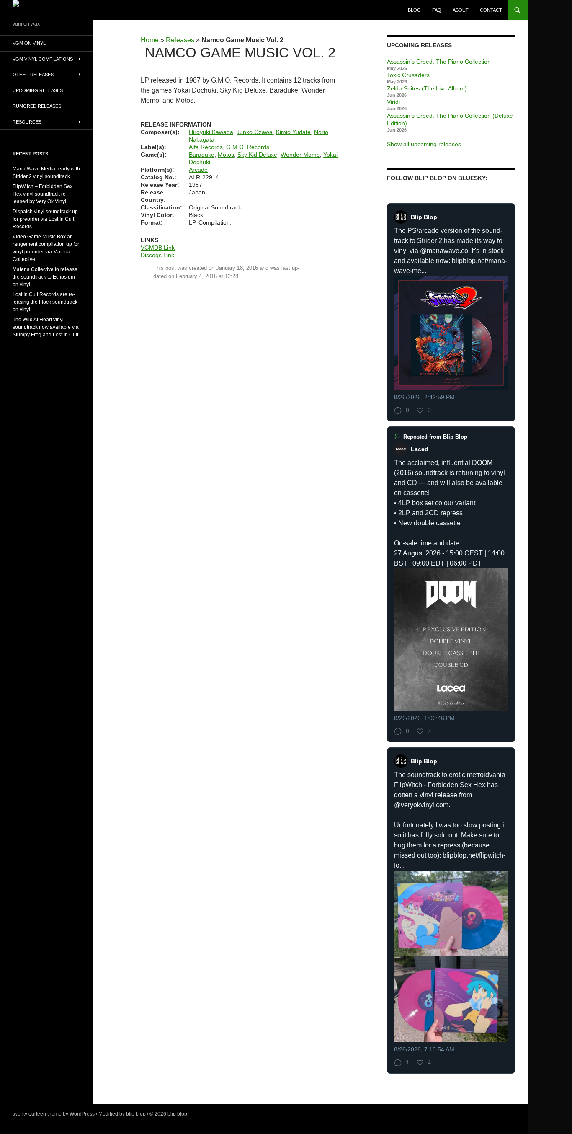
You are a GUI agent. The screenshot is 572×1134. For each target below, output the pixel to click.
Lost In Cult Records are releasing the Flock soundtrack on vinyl (45, 302)
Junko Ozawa (255, 132)
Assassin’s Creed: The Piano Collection (439, 61)
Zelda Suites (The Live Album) (427, 88)
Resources (27, 121)
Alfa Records (206, 147)
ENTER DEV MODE (211, 1114)
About (461, 10)
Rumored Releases (37, 105)
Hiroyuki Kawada (211, 132)
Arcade (198, 169)
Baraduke (201, 154)
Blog (414, 10)
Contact (491, 10)
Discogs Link (157, 255)
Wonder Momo (300, 154)
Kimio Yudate (293, 132)
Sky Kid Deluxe (257, 154)
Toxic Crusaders (408, 75)
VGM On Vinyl (29, 43)
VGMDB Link (158, 247)
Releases (180, 40)
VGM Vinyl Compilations (43, 59)
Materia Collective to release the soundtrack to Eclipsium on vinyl (45, 276)
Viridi (393, 101)
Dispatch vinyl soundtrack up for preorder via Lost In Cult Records (45, 219)
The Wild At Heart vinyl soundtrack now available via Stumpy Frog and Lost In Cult (46, 327)
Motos (226, 154)
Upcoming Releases (38, 90)
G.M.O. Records (247, 147)
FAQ (436, 10)
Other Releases (33, 74)
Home (150, 40)
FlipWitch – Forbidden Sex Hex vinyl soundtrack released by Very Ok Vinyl (42, 193)
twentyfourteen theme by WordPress (54, 1114)
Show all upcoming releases (424, 144)
